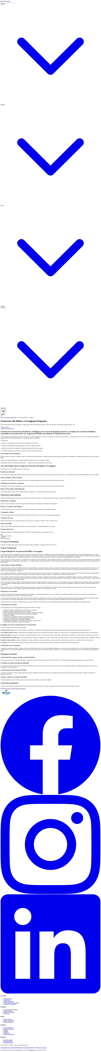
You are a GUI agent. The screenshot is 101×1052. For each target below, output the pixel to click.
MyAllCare (3, 408)
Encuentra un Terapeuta (19, 688)
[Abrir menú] (1, 416)
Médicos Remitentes (8, 1022)
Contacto (3, 1047)
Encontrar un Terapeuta (9, 1012)
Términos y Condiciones (35, 1047)
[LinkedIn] (50, 993)
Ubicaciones (6, 1013)
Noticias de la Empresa (9, 1034)
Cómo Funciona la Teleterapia (11, 1009)
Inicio (2, 417)
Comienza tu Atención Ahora (7, 428)
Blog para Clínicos (8, 1041)
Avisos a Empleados (24, 1047)
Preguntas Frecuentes (8, 1042)
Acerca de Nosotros (8, 1027)
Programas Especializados (10, 417)
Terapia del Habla (8, 998)
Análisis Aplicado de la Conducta (11, 1002)
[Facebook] (50, 794)
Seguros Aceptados (8, 1011)
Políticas (18, 1047)
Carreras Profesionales (9, 1029)
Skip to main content (5, 1)
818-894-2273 (32, 1050)
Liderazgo (6, 1031)
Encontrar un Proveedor (10, 1047)
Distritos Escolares (8, 1019)
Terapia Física (7, 1000)
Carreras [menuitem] (3, 306)
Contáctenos (6, 1033)
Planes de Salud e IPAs (9, 1020)
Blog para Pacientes (8, 1040)
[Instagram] (50, 893)
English (2, 414)
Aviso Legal (44, 1047)
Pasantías (6, 1030)
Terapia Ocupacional (8, 1001)
